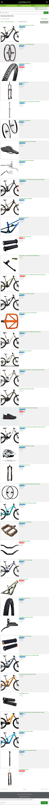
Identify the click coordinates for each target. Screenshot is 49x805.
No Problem (44, 802)
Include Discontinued (22, 21)
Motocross (30, 794)
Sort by (2, 21)
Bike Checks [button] (3, 5)
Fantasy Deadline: (42, 9)
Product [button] (33, 5)
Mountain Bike (24, 794)
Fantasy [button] (18, 5)
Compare (21, 70)
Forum (47, 5)
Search (46, 12)
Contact (18, 794)
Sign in (46, 7)
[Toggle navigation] (2, 2)
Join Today (42, 7)
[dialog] (24, 801)
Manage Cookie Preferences (24, 796)
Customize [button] (3, 802)
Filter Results (44, 18)
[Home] (24, 2)
